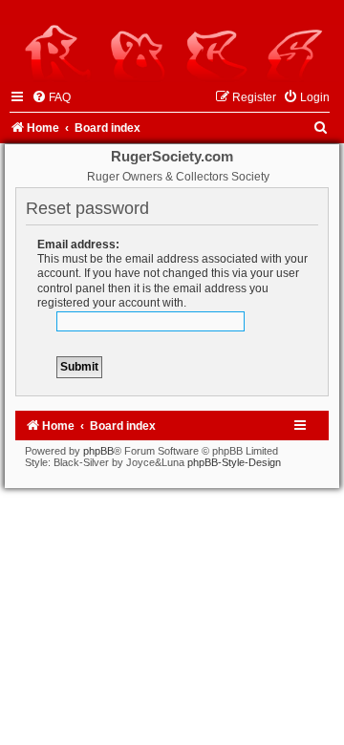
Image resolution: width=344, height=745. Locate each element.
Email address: (78, 244)
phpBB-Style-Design (234, 462)
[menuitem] (51, 97)
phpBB (98, 451)
